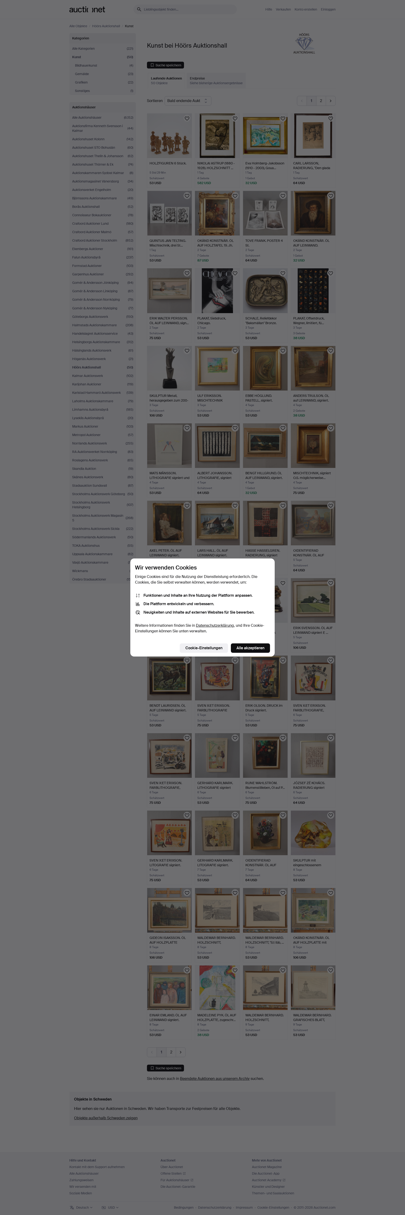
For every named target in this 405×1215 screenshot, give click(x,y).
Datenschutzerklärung (215, 625)
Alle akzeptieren (250, 647)
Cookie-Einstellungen (203, 647)
